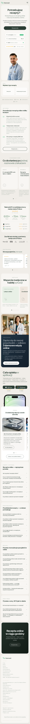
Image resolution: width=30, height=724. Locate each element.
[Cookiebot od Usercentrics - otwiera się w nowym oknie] (22, 345)
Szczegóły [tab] (14, 349)
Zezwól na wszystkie (15, 372)
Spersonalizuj (14, 377)
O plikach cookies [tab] (24, 349)
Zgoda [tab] (5, 349)
